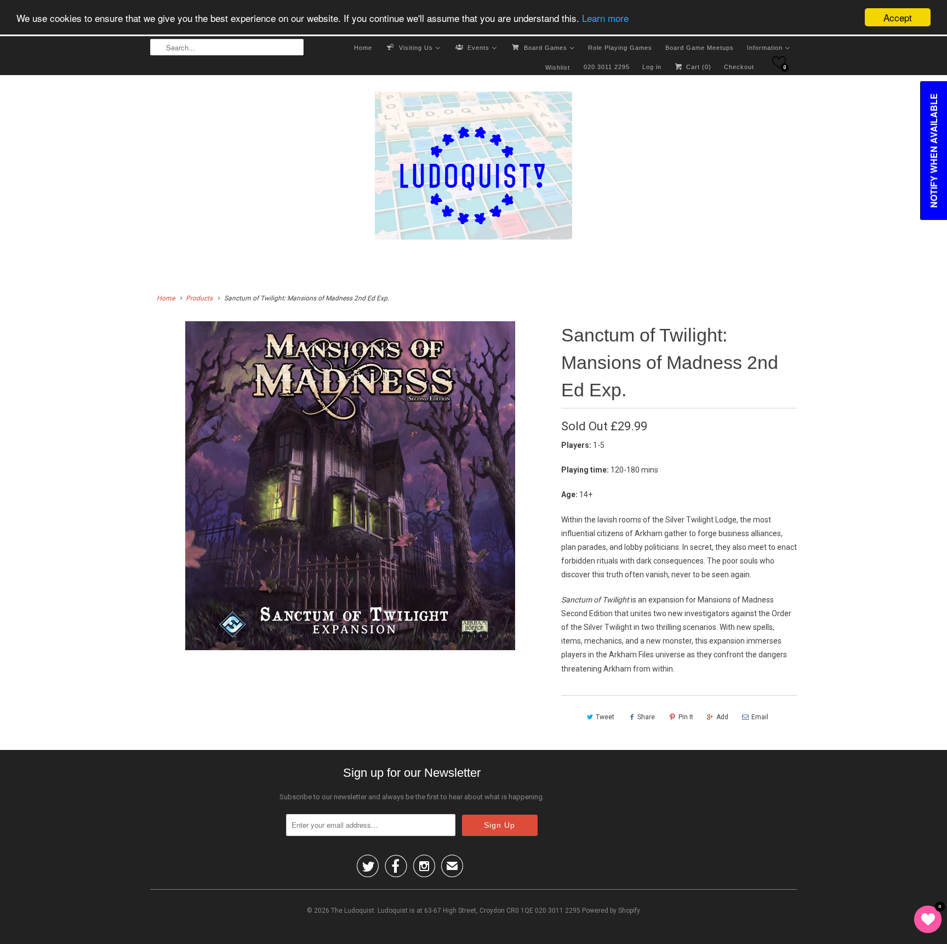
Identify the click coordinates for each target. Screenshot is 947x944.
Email (759, 717)
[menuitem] (363, 47)
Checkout (739, 67)
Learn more (605, 18)
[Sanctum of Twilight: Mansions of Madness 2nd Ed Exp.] (350, 485)
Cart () (697, 67)
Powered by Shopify (611, 910)
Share (646, 717)
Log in (651, 67)
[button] (779, 62)
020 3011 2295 (607, 67)
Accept (897, 17)
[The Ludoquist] (473, 168)
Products (199, 298)
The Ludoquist (352, 910)
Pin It (685, 717)
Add (722, 717)
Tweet (605, 717)
